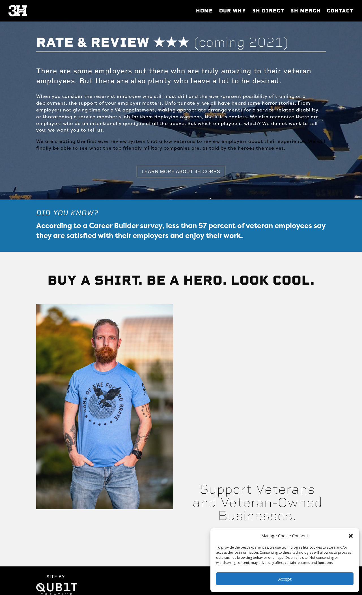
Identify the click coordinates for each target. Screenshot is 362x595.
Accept (285, 579)
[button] (351, 536)
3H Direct (268, 11)
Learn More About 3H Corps (181, 171)
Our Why (232, 11)
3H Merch (305, 11)
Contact (340, 11)
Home (204, 11)
